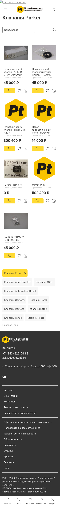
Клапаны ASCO (44, 282)
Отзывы (8, 450)
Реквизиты (10, 445)
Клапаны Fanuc (13, 317)
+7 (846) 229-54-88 (15, 353)
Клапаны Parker (13, 273)
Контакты (9, 401)
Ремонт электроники (16, 407)
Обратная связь (13, 439)
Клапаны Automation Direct (20, 291)
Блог (6, 468)
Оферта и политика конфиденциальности (28, 422)
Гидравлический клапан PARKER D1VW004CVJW (13, 71)
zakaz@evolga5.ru (14, 357)
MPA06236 (38, 184)
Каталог (8, 390)
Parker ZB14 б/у (13, 184)
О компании (11, 395)
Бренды (8, 456)
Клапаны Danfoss (14, 308)
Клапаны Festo (35, 317)
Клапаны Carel (38, 299)
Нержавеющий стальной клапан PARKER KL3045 (42, 71)
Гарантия (9, 462)
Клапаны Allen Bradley (17, 282)
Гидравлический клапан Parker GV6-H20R (15, 129)
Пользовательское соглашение (22, 427)
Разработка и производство (20, 413)
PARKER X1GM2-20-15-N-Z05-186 (15, 238)
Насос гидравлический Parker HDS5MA (41, 129)
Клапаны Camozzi (14, 299)
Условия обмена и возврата (20, 433)
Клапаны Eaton (38, 308)
